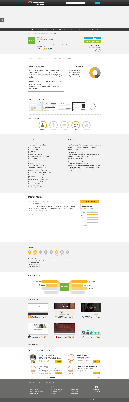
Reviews (47, 59)
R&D (80, 29)
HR (71, 29)
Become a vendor (33, 389)
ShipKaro (86, 336)
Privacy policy (74, 393)
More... (54, 49)
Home (29, 33)
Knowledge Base (57, 391)
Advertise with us (33, 393)
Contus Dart (87, 316)
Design (83, 29)
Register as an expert (36, 391)
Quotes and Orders (74, 74)
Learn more (52, 377)
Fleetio (32, 336)
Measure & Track (59, 29)
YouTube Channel (57, 389)
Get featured (32, 387)
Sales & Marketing (33, 29)
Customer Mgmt (50, 29)
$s (37, 3)
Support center (75, 389)
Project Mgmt (41, 29)
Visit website (92, 38)
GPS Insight (60, 336)
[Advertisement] (64, 17)
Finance (75, 29)
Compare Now (45, 320)
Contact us (74, 387)
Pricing (54, 59)
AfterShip (33, 316)
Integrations (62, 59)
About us (55, 393)
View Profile (58, 361)
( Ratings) (98, 47)
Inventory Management (75, 72)
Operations (66, 29)
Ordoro (45, 38)
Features (39, 59)
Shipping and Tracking (75, 70)
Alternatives (71, 59)
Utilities (93, 29)
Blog (87, 2)
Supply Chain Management (76, 76)
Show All (99, 377)
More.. (98, 29)
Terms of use (74, 391)
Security (88, 29)
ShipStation (61, 316)
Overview (31, 59)
